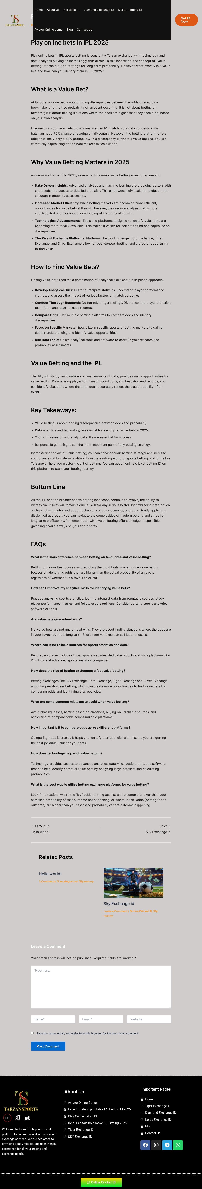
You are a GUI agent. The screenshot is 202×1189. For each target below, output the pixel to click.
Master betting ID (130, 10)
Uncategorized (68, 881)
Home (39, 10)
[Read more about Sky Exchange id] (133, 882)
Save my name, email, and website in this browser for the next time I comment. (87, 1033)
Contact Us (84, 29)
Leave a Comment (115, 911)
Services (70, 10)
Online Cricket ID (141, 911)
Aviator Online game (49, 29)
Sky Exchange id (119, 903)
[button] (77, 10)
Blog (69, 29)
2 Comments (47, 881)
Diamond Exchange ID (98, 10)
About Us (53, 10)
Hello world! (50, 873)
